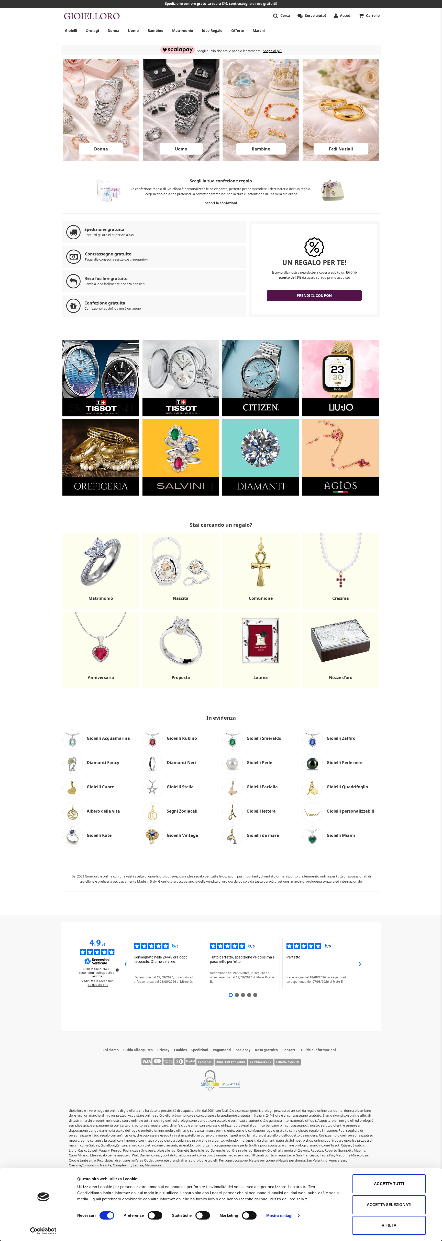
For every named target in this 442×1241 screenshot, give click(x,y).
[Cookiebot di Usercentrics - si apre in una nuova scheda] (43, 1231)
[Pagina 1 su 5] (231, 995)
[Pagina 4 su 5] (249, 995)
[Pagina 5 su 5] (255, 995)
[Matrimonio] (100, 609)
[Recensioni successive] (360, 963)
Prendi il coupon (314, 295)
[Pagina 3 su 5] (243, 995)
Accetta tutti (389, 1183)
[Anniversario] (100, 688)
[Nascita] (180, 609)
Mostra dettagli (280, 1215)
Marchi (259, 30)
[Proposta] (180, 688)
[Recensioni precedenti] (125, 963)
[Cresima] (340, 609)
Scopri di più (272, 51)
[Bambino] (261, 159)
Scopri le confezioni (221, 203)
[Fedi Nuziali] (341, 159)
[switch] (155, 1215)
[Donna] (101, 159)
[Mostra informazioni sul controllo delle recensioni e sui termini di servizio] (117, 970)
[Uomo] (181, 159)
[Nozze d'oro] (340, 688)
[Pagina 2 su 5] (237, 995)
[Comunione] (260, 609)
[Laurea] (260, 688)
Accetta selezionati (389, 1204)
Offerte (237, 30)
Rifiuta (389, 1225)
